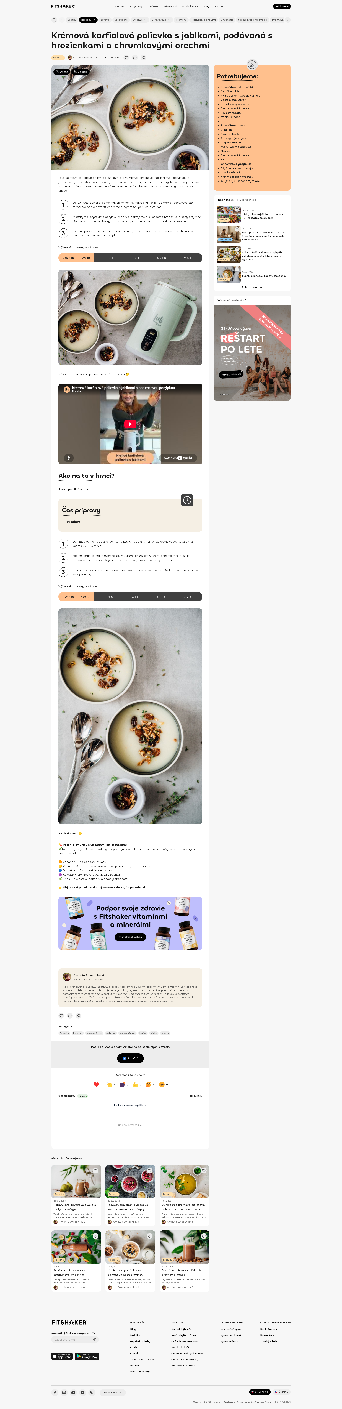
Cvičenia (153, 6)
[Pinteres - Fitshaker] (91, 1392)
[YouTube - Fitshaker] (73, 1392)
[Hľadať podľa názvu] (54, 20)
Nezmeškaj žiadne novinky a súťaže (73, 1333)
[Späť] (62, 20)
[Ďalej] (288, 20)
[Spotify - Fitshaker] (82, 1392)
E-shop (219, 6)
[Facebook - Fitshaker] (54, 1392)
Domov (119, 6)
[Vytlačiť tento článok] (135, 57)
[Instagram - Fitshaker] (64, 1392)
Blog (206, 6)
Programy (136, 6)
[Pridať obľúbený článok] (126, 57)
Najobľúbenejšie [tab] (246, 199)
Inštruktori (170, 6)
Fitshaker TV (190, 6)
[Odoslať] (94, 1339)
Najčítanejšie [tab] (226, 199)
